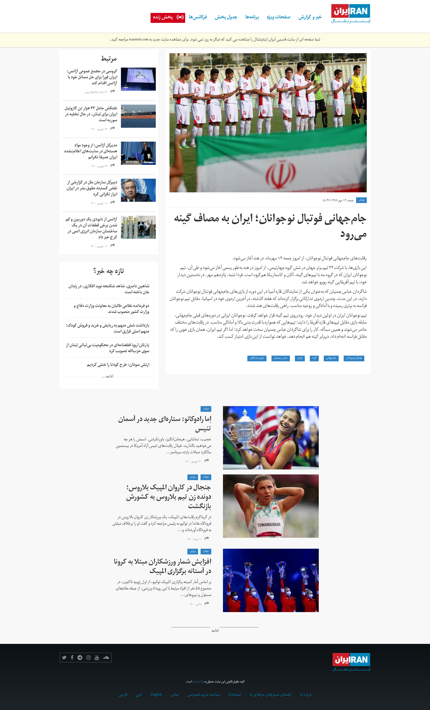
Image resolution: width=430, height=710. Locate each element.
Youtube (97, 657)
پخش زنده (163, 18)
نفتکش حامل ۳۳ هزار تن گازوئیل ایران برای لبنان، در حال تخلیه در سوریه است (91, 114)
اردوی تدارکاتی (257, 358)
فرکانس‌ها (198, 18)
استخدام (234, 695)
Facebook (72, 657)
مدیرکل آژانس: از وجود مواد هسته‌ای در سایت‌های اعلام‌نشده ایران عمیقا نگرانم (90, 151)
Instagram (88, 657)
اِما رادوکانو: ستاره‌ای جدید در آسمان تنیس (164, 425)
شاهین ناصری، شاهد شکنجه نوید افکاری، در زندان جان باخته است (108, 289)
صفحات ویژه (278, 18)
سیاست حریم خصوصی (203, 695)
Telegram (79, 657)
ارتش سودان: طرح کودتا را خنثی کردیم (118, 365)
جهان (206, 477)
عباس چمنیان (280, 358)
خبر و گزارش (310, 18)
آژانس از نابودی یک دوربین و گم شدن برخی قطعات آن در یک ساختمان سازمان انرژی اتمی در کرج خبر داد (91, 228)
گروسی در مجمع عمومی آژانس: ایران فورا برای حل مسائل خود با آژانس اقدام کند (92, 77)
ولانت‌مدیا (198, 682)
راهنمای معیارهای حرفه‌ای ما (271, 695)
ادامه (215, 631)
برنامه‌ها (252, 18)
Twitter (64, 657)
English (156, 695)
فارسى (123, 695)
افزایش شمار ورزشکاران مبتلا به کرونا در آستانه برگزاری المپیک (162, 567)
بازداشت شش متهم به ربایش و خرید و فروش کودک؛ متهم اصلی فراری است (107, 329)
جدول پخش (226, 18)
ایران (299, 358)
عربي (139, 695)
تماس (174, 695)
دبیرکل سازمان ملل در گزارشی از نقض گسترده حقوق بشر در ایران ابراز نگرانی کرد (91, 188)
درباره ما (306, 695)
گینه (314, 358)
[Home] (348, 14)
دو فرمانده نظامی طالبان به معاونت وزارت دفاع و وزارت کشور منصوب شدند (111, 309)
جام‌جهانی (331, 358)
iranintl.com (138, 40)
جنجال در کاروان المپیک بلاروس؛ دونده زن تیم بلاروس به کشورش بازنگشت (168, 498)
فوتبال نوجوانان (354, 358)
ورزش (361, 200)
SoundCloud (106, 657)
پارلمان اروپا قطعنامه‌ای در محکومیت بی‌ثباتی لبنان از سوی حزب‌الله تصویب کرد (107, 348)
